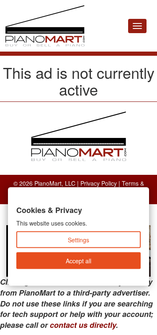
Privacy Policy (98, 183)
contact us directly (83, 324)
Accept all (78, 261)
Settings (78, 240)
